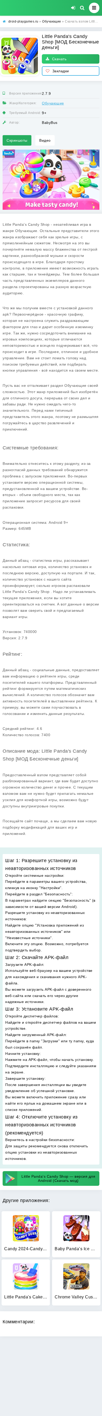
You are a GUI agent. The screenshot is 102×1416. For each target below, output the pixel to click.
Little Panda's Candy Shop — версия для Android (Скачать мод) (58, 1178)
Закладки (60, 71)
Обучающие (53, 103)
